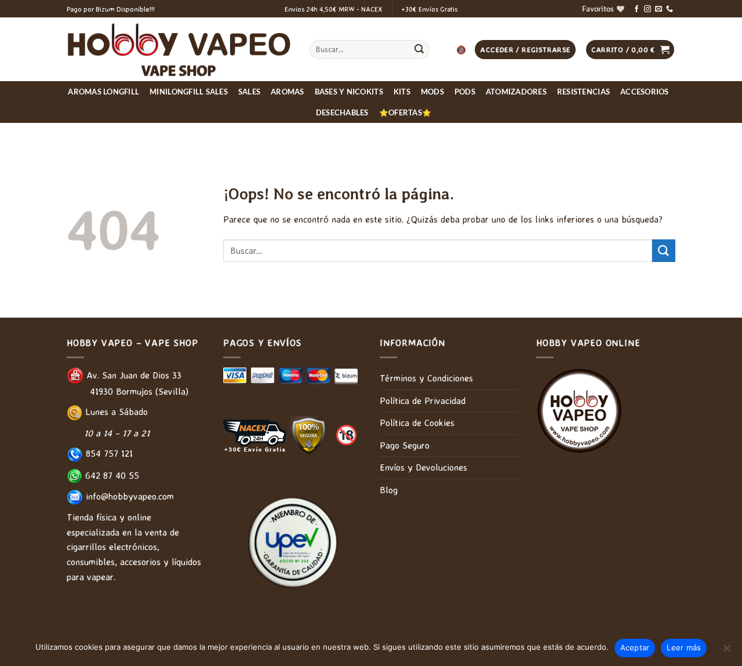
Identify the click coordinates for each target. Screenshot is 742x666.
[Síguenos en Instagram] (647, 9)
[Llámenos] (669, 9)
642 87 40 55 (110, 475)
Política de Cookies (417, 422)
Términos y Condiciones (426, 378)
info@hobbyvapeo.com (128, 496)
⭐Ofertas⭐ (405, 112)
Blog (389, 490)
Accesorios (644, 91)
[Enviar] (419, 50)
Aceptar (635, 647)
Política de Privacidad (422, 400)
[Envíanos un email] (658, 9)
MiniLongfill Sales (189, 91)
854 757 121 (108, 453)
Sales (249, 91)
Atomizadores (516, 91)
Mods (432, 91)
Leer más (684, 647)
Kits (402, 91)
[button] (630, 49)
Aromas (287, 91)
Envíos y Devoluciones (423, 467)
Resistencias (583, 91)
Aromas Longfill (103, 91)
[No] (726, 651)
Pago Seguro (405, 445)
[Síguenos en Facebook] (636, 9)
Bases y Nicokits (349, 91)
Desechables (342, 112)
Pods (464, 91)
